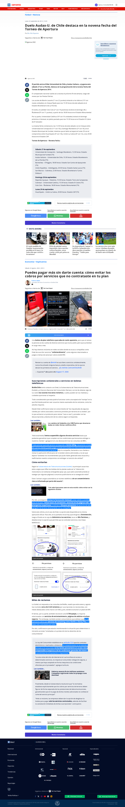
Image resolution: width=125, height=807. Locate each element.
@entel (53, 362)
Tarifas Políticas (12, 795)
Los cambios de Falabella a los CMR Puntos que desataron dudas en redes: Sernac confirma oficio (69, 424)
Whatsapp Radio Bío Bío (108, 796)
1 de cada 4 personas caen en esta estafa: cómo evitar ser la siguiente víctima (70, 488)
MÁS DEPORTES (85, 8)
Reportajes (11, 783)
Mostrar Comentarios (58, 223)
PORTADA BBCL (12, 8)
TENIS (48, 8)
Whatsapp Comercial (76, 796)
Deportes (11, 766)
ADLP (62, 8)
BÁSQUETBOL (31, 8)
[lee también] (39, 426)
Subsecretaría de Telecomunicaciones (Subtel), (55, 466)
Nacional (11, 749)
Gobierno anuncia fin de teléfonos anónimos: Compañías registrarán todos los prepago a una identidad (69, 673)
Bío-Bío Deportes (33, 33)
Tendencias (11, 772)
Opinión (10, 778)
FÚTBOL (22, 8)
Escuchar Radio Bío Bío (107, 9)
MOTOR (56, 8)
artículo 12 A (68, 642)
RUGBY (41, 8)
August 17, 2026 (62, 372)
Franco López (36, 280)
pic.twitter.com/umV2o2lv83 (70, 368)
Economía (11, 760)
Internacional (12, 755)
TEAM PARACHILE (73, 8)
